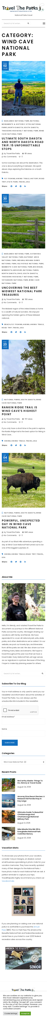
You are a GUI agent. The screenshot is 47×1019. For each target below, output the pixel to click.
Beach (7, 324)
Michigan (38, 267)
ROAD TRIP (7, 328)
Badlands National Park (16, 121)
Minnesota (7, 270)
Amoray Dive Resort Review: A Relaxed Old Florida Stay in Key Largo (31, 798)
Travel (22, 182)
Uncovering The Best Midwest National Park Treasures (22, 291)
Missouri (17, 270)
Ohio (19, 273)
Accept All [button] (25, 1013)
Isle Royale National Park (30, 264)
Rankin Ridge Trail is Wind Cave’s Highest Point (19, 411)
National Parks (31, 270)
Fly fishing (10, 179)
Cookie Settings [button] (10, 1013)
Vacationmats (8, 881)
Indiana (21, 260)
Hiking (26, 324)
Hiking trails (23, 179)
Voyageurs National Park (15, 280)
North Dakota (15, 127)
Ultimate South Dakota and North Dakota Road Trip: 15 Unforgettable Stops (23, 144)
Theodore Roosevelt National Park (20, 131)
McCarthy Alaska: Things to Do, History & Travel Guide (30, 781)
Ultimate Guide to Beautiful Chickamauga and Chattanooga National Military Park (30, 815)
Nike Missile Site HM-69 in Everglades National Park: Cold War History (29, 831)
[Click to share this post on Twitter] (16, 186)
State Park (12, 182)
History (34, 179)
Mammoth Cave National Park (17, 267)
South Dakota (31, 127)
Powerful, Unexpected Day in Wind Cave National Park (21, 524)
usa (28, 182)
